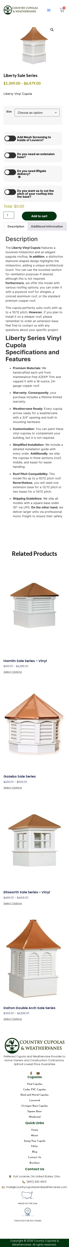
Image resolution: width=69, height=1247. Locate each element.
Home (34, 1130)
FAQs (34, 1146)
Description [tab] (16, 226)
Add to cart (39, 216)
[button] (49, 10)
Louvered (34, 1100)
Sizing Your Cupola (34, 1141)
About (34, 1135)
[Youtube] (38, 1073)
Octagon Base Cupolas (34, 1106)
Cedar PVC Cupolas (34, 1089)
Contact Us (34, 1157)
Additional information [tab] (47, 226)
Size (9, 111)
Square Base (34, 1111)
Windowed (34, 1117)
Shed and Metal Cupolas (34, 1095)
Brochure (34, 1163)
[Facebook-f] (31, 1073)
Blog (34, 1152)
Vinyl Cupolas (34, 1084)
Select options (12, 672)
